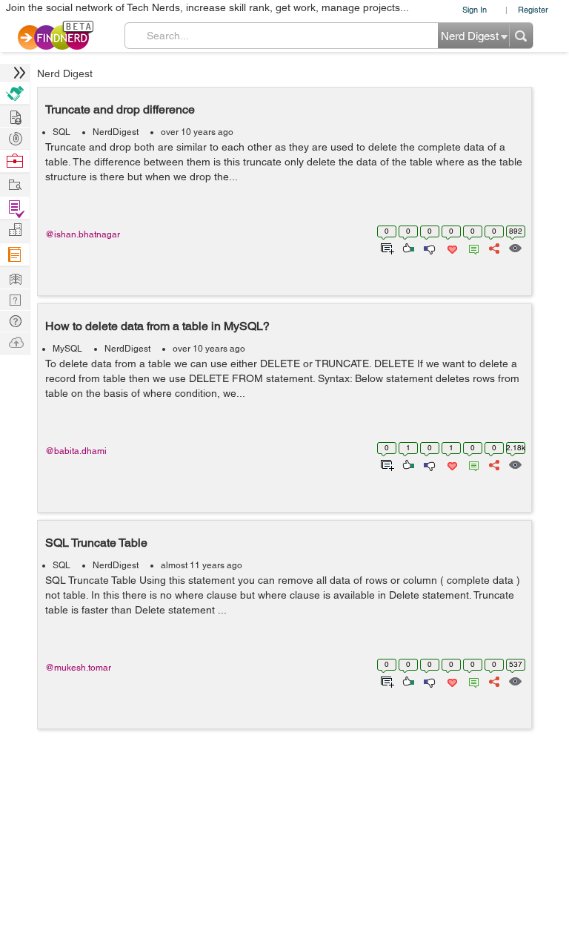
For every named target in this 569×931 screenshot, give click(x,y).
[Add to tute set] (385, 247)
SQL (61, 132)
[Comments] (471, 247)
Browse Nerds (15, 137)
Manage (15, 208)
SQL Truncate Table (96, 543)
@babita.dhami (76, 451)
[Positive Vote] (407, 247)
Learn (15, 254)
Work (15, 161)
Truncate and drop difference (120, 109)
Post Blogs (15, 341)
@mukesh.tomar (78, 667)
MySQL (67, 348)
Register (533, 9)
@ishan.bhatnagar (82, 234)
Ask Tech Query (15, 320)
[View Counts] (514, 247)
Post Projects (15, 115)
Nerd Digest (65, 73)
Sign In (474, 9)
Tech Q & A (15, 298)
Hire (15, 93)
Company (15, 230)
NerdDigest (116, 132)
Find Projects (15, 183)
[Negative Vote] (428, 247)
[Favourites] (450, 247)
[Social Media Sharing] (493, 247)
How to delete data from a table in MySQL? (157, 326)
